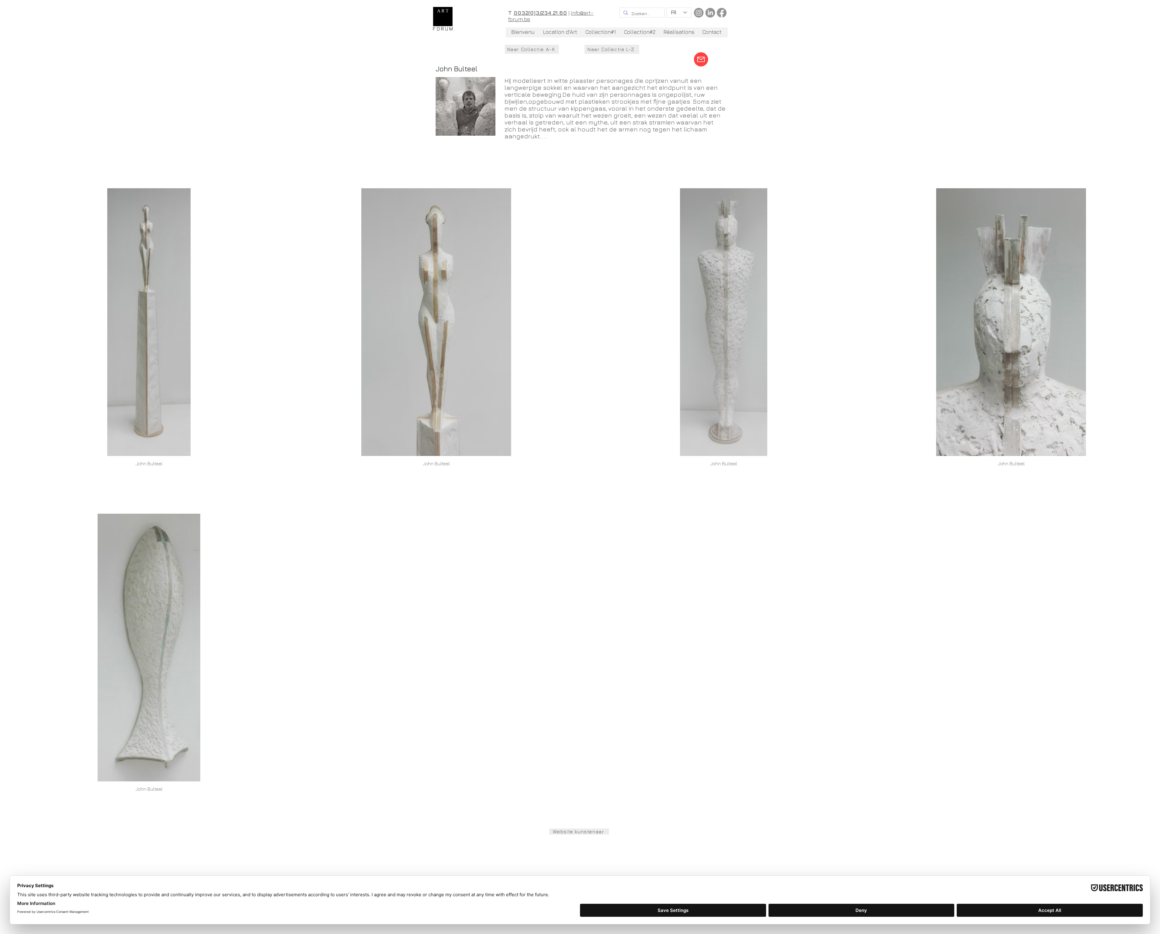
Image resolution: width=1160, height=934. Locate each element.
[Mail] (701, 59)
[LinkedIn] (710, 13)
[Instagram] (699, 13)
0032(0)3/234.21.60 (540, 13)
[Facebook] (722, 13)
